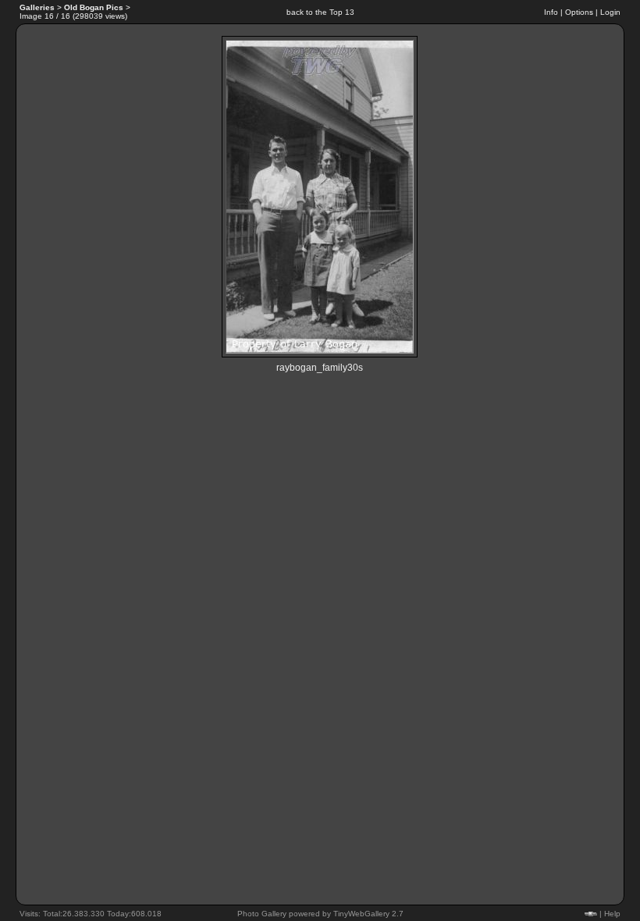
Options (579, 12)
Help (612, 913)
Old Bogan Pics (93, 7)
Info (551, 12)
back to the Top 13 (320, 12)
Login (610, 12)
